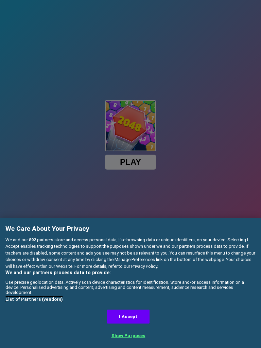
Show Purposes (128, 335)
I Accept (128, 316)
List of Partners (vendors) (34, 299)
